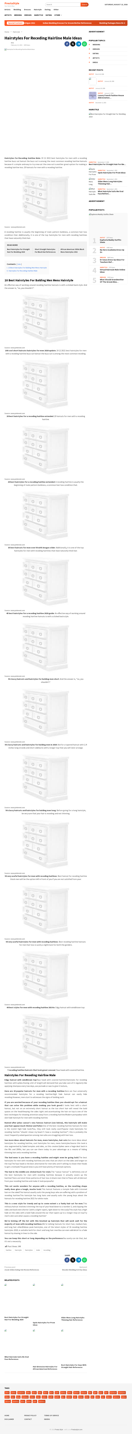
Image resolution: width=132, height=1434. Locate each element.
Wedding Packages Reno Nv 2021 (95, 23)
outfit (51, 1397)
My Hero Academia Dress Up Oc (112, 251)
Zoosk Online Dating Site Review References (22, 1268)
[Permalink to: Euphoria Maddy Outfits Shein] (108, 224)
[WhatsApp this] (84, 43)
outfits (57, 1397)
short (87, 1397)
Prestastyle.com (76, 1429)
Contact (28, 1419)
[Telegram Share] (78, 43)
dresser (76, 1393)
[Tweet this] (72, 43)
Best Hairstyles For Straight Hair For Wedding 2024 (17, 1318)
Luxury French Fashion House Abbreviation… (111, 96)
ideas (7, 1397)
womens (42, 1401)
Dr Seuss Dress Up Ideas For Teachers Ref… (112, 261)
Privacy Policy (30, 1415)
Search (84, 4)
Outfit (91, 74)
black (45, 1393)
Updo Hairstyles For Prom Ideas (112, 173)
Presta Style (59, 1429)
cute (56, 1393)
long (18, 1397)
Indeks (47, 1419)
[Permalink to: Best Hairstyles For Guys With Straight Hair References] (74, 1346)
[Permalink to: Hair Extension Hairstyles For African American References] (46, 1347)
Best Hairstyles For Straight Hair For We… (107, 164)
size (103, 1397)
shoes (81, 1397)
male (38, 1250)
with (34, 1401)
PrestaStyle (12, 3)
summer (116, 1397)
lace (12, 1397)
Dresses (103, 257)
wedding (96, 45)
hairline (8, 1250)
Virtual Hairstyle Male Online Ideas (112, 271)
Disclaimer (9, 1419)
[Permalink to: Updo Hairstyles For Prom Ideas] (46, 1302)
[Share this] (67, 43)
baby (28, 1393)
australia (21, 1393)
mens (32, 1397)
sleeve (109, 1397)
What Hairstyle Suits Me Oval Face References (17, 1358)
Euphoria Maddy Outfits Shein (110, 241)
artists (96, 58)
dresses (96, 49)
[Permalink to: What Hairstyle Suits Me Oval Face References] (17, 1342)
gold (95, 1393)
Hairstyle (92, 162)
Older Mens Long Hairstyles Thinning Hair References (72, 1318)
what (22, 1401)
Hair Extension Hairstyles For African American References (45, 1367)
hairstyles (29, 1250)
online (44, 1397)
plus (63, 1397)
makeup (25, 1397)
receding (46, 1250)
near (38, 1397)
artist (7, 1393)
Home (7, 1415)
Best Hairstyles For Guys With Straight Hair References (73, 1366)
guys (100, 1393)
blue (51, 1393)
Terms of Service (51, 1415)
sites (97, 1397)
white (29, 1401)
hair (106, 1393)
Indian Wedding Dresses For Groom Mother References (48, 23)
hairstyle (18, 1250)
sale (75, 1397)
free (90, 1393)
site (92, 1397)
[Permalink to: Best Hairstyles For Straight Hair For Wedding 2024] (17, 1299)
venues (7, 1401)
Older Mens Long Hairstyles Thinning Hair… (110, 182)
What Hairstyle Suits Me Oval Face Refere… (110, 192)
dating (96, 53)
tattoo (124, 1397)
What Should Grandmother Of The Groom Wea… (112, 280)
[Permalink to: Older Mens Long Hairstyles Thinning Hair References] (74, 1300)
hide (19, 264)
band (34, 1393)
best (40, 1393)
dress (95, 62)
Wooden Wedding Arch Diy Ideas (74, 1268)
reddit (69, 1397)
